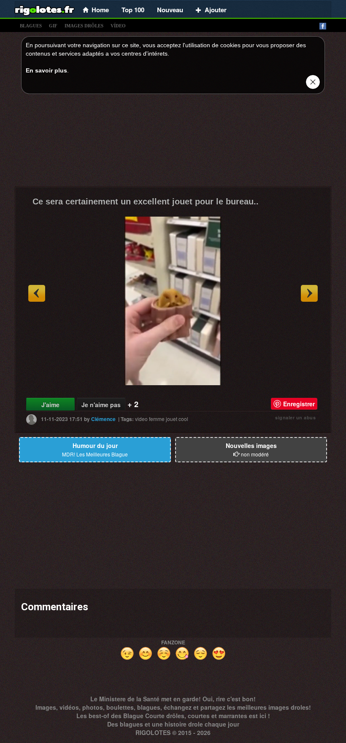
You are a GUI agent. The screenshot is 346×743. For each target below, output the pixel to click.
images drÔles (84, 25)
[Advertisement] (173, 142)
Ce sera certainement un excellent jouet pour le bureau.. (145, 201)
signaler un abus (295, 417)
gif (53, 25)
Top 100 (133, 9)
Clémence (103, 419)
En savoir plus (46, 70)
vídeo (118, 25)
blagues (31, 25)
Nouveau (170, 9)
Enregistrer (299, 404)
